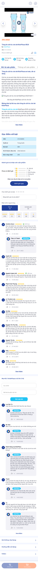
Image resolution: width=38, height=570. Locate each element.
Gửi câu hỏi (19, 399)
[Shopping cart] (34, 2)
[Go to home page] (30, 3)
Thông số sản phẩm (26, 67)
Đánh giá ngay (19, 183)
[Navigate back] (3, 3)
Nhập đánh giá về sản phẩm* (11, 197)
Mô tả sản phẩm (8, 67)
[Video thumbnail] (19, 22)
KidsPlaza (7, 47)
